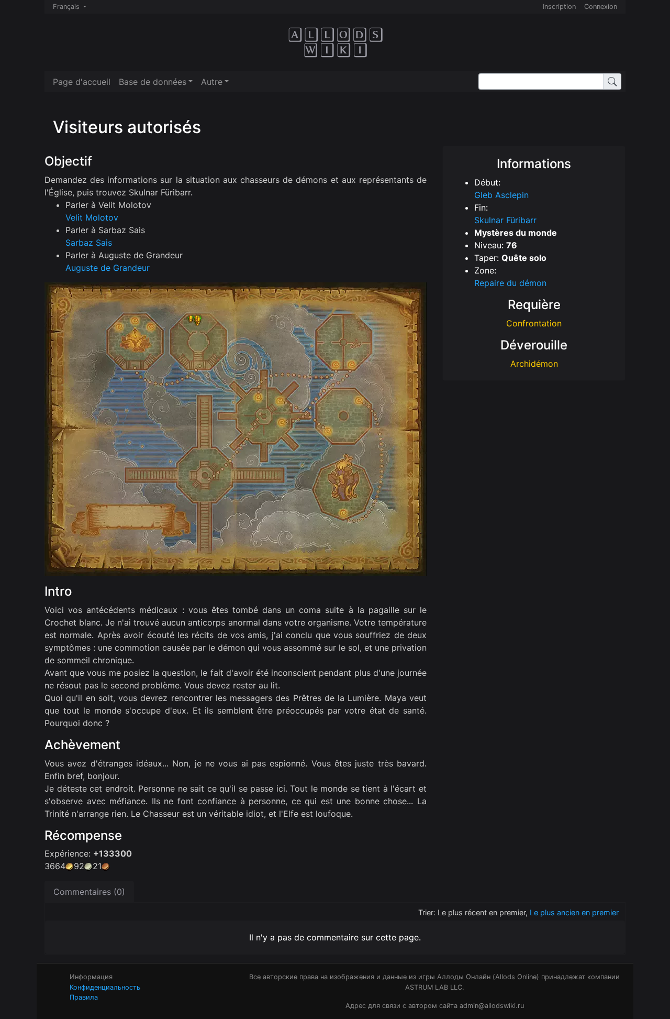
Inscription (559, 6)
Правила (84, 997)
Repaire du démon (510, 283)
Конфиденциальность (105, 987)
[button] (156, 81)
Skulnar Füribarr (505, 220)
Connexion (600, 6)
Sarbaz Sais (88, 242)
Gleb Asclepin (501, 195)
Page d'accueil (81, 81)
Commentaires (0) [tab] (89, 891)
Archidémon (534, 363)
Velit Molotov (91, 217)
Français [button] (67, 6)
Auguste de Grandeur (107, 267)
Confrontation (534, 323)
